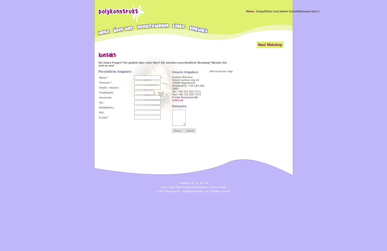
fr (197, 183)
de (206, 183)
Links (213, 187)
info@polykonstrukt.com (195, 191)
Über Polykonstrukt (180, 187)
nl (192, 183)
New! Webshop (270, 45)
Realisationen (200, 187)
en (201, 183)
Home (164, 187)
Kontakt (222, 187)
